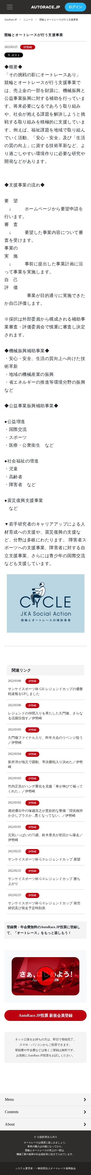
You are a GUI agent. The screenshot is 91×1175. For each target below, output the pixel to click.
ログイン (75, 7)
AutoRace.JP (10, 19)
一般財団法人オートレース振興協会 (55, 1168)
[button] (9, 6)
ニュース (28, 19)
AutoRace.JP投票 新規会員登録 (46, 1015)
